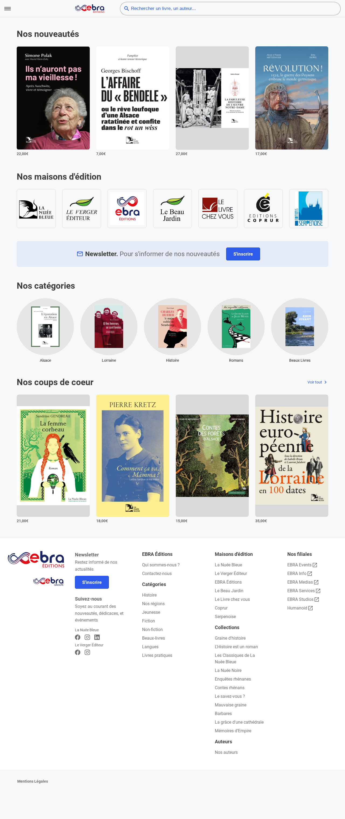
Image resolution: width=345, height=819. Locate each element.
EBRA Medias (300, 582)
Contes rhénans (229, 687)
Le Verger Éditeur (231, 573)
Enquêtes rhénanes (233, 679)
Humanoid (297, 608)
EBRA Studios (300, 599)
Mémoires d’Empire (233, 730)
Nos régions (153, 603)
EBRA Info (296, 573)
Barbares (223, 713)
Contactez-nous (157, 573)
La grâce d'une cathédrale (239, 722)
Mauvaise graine (230, 705)
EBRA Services (301, 590)
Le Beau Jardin (229, 590)
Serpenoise (225, 616)
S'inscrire (243, 254)
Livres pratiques (157, 655)
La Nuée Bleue (228, 564)
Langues (150, 646)
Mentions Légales (32, 781)
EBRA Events (299, 564)
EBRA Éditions (228, 582)
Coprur (221, 608)
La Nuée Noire (228, 670)
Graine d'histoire (230, 638)
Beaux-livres (153, 638)
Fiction (148, 620)
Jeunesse (151, 612)
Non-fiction (152, 629)
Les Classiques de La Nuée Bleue (235, 658)
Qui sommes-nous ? (161, 564)
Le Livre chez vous (232, 599)
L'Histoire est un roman (236, 646)
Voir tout (315, 382)
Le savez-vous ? (230, 696)
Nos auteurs (226, 752)
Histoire (149, 595)
